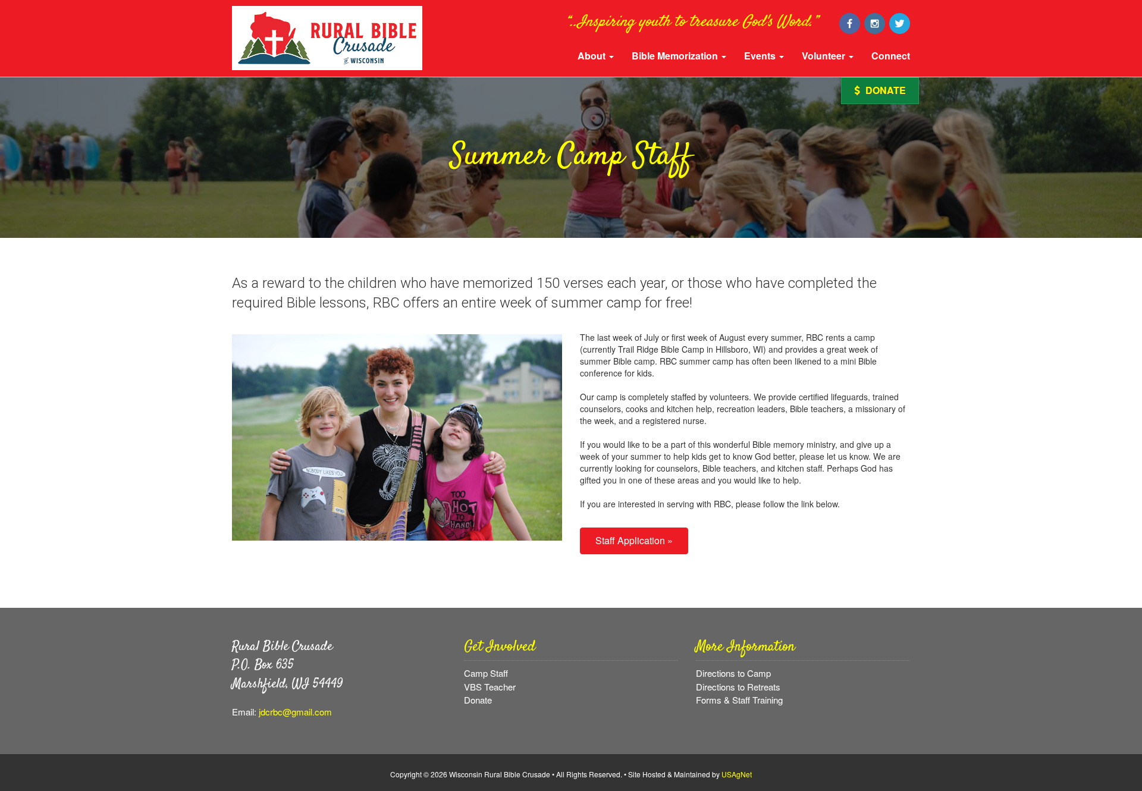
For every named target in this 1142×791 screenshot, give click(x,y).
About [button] (593, 55)
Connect (890, 55)
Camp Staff (486, 673)
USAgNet (736, 774)
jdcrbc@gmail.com (295, 711)
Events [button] (761, 55)
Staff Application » (634, 540)
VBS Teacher (490, 686)
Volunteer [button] (825, 55)
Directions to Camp (733, 673)
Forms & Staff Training (739, 699)
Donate (884, 90)
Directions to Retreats (738, 686)
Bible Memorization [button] (676, 55)
